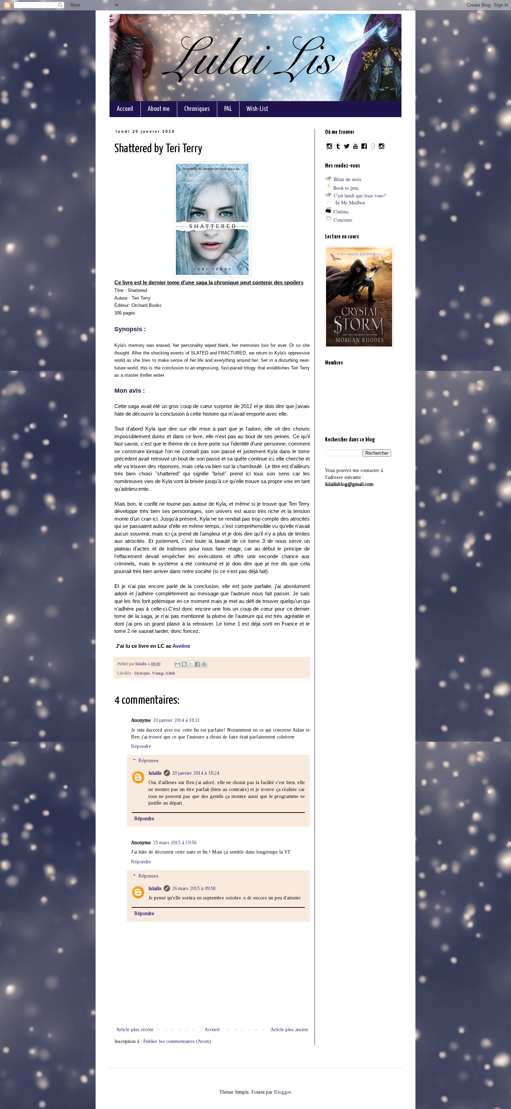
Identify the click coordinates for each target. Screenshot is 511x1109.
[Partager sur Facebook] (197, 664)
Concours (343, 220)
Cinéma (340, 211)
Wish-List (257, 109)
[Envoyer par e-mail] (177, 664)
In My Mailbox (350, 202)
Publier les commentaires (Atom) (177, 1041)
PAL (228, 109)
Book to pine (346, 188)
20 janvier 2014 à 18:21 (176, 720)
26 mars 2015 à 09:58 (194, 888)
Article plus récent (134, 1029)
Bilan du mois (347, 179)
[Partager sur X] (190, 664)
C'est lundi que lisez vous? (360, 195)
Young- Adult (163, 673)
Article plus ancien (289, 1029)
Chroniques (197, 109)
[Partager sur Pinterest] (204, 664)
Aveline (181, 646)
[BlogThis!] (184, 664)
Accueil (125, 109)
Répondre (141, 746)
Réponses (148, 760)
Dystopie (142, 673)
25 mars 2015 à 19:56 (174, 842)
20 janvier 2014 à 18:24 (195, 773)
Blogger (282, 1092)
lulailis (155, 773)
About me (159, 109)
